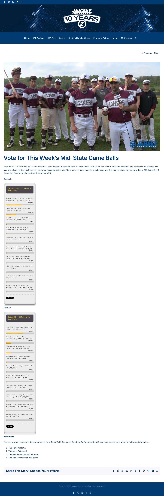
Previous (148, 53)
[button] (136, 38)
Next (156, 53)
